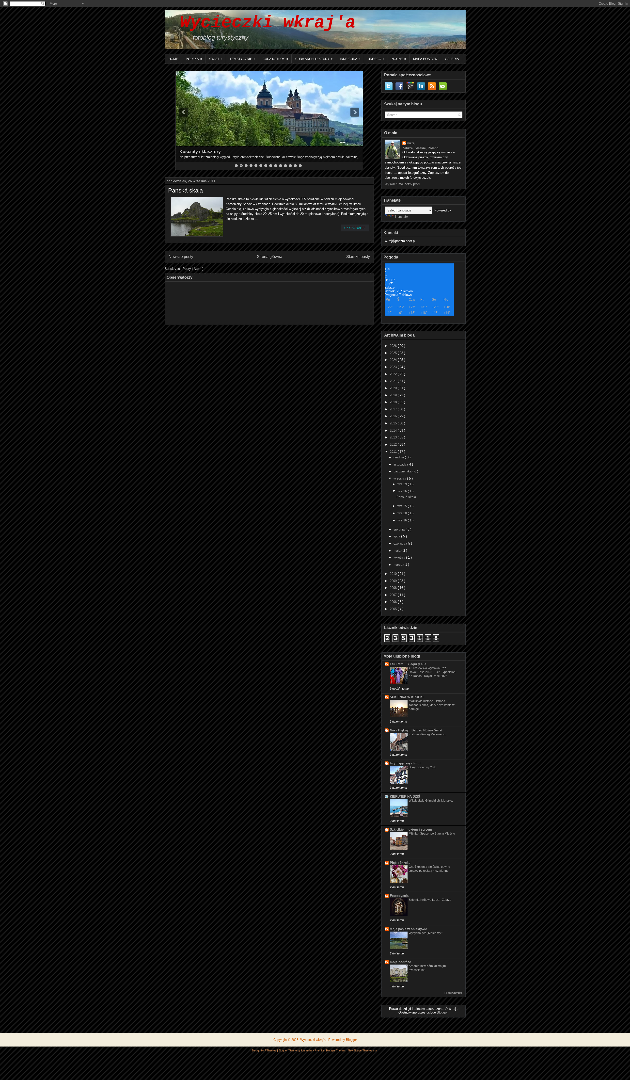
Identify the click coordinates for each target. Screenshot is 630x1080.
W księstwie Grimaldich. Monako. (431, 800)
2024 (394, 360)
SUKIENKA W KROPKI (407, 697)
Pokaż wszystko (453, 992)
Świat (215, 59)
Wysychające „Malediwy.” (425, 933)
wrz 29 (402, 484)
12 (290, 165)
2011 (394, 451)
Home (173, 59)
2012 (394, 444)
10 (280, 165)
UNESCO (376, 59)
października (403, 471)
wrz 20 (402, 513)
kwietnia (400, 557)
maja (397, 550)
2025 (394, 353)
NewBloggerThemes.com (363, 1050)
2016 (394, 416)
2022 (394, 374)
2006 (394, 602)
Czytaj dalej (354, 228)
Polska (194, 59)
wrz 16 (402, 520)
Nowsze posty (181, 257)
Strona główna (269, 257)
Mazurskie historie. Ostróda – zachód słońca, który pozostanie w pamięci (432, 705)
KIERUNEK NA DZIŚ (405, 796)
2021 (394, 381)
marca (398, 564)
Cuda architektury (314, 59)
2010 (394, 574)
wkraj (411, 143)
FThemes (271, 1050)
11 (285, 165)
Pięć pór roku (400, 863)
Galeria (452, 59)
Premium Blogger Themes (330, 1050)
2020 (394, 388)
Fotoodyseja (399, 896)
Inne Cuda (350, 59)
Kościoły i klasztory (200, 151)
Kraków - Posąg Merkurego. (427, 734)
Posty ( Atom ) (193, 269)
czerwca (400, 543)
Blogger (442, 1012)
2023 (394, 367)
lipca (397, 536)
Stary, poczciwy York (422, 767)
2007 (394, 595)
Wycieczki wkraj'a (263, 22)
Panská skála (185, 190)
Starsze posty (358, 257)
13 (295, 165)
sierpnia (400, 529)
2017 (394, 409)
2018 (394, 402)
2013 (394, 437)
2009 (394, 581)
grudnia (399, 457)
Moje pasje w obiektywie (408, 929)
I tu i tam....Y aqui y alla (408, 664)
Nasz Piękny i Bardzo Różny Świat (416, 730)
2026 (394, 346)
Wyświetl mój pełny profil (402, 184)
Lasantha (307, 1050)
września (400, 478)
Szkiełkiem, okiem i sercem (411, 829)
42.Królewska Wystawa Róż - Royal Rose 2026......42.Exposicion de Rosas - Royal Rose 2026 (432, 672)
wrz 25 (402, 506)
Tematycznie (242, 59)
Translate (401, 216)
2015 (394, 423)
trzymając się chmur (405, 763)
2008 (394, 588)
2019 (394, 395)
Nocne (399, 59)
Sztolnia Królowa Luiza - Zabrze (430, 900)
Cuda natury (275, 59)
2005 (394, 609)
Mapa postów (425, 59)
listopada (400, 464)
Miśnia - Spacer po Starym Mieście (432, 833)
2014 (394, 430)
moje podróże (400, 962)
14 (300, 165)
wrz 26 (402, 491)
